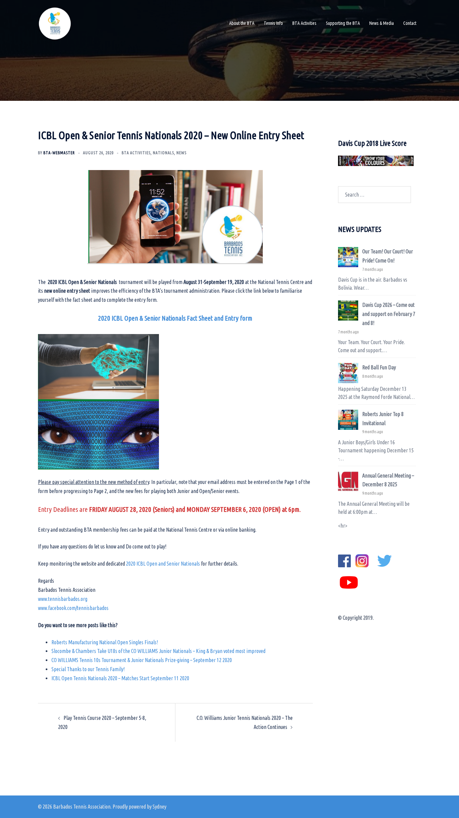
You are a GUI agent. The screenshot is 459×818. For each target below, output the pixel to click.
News (181, 153)
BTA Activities (304, 23)
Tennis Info (273, 23)
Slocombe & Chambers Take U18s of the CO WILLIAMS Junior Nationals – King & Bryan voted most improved (158, 651)
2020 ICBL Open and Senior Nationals (163, 564)
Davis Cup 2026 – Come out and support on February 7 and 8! (388, 314)
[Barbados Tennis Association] (55, 23)
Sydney (159, 807)
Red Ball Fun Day (379, 367)
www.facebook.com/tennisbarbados (73, 608)
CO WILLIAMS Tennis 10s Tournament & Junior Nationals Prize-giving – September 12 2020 (141, 660)
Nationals (163, 153)
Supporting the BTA (343, 23)
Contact (409, 23)
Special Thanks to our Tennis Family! (88, 669)
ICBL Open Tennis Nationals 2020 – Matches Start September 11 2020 (120, 678)
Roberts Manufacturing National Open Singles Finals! (104, 642)
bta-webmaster (59, 153)
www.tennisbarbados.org (62, 599)
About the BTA (241, 23)
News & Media (381, 23)
